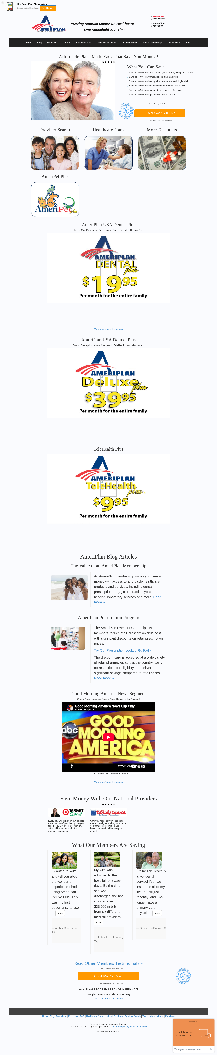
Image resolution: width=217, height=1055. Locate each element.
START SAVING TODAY (159, 113)
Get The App (48, 8)
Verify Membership (152, 42)
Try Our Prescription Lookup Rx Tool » (123, 650)
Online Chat (159, 23)
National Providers (107, 42)
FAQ (67, 42)
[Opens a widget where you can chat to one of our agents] (194, 1035)
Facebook (158, 25)
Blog (39, 42)
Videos (188, 42)
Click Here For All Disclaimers (108, 998)
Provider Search (129, 42)
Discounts (52, 42)
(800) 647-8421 (159, 16)
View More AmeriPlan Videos (108, 329)
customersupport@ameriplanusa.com (129, 1026)
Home (28, 42)
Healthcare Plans (83, 42)
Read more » (104, 678)
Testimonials (173, 42)
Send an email (159, 19)
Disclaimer (61, 1016)
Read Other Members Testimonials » (108, 963)
